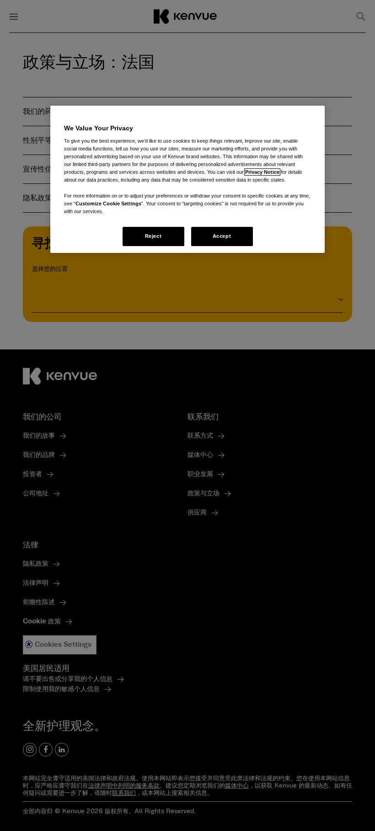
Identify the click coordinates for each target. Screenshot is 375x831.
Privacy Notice (262, 172)
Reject (153, 236)
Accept (222, 236)
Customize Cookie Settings (108, 203)
